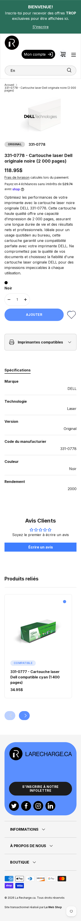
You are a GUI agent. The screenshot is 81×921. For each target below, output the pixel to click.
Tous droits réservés (51, 897)
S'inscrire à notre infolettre (40, 788)
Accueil (9, 85)
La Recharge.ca (25, 897)
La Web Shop (53, 907)
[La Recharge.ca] (40, 749)
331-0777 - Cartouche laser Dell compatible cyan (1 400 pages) (35, 677)
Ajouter (34, 314)
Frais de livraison (16, 177)
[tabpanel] (40, 435)
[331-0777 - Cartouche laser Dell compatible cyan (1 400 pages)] (38, 631)
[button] (63, 54)
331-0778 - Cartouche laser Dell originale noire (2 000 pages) (40, 89)
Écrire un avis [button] (40, 547)
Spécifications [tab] (17, 370)
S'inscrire (40, 27)
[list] (40, 116)
